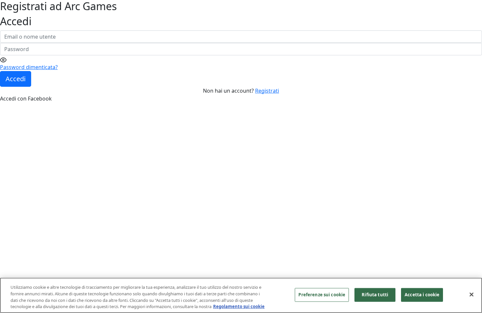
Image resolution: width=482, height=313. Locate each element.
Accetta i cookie (422, 295)
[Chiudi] (471, 294)
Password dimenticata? (29, 67)
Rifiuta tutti (375, 295)
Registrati (267, 90)
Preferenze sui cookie (321, 295)
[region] (241, 295)
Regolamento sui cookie (239, 306)
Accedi (16, 78)
